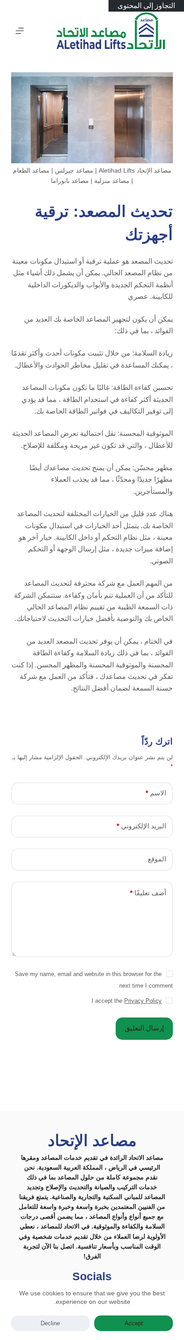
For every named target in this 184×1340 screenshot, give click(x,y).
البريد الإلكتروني (141, 826)
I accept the (127, 1000)
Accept (134, 1323)
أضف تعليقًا (148, 893)
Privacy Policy (143, 1000)
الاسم (156, 793)
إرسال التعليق (144, 1028)
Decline (50, 1323)
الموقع (157, 859)
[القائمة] (20, 31)
